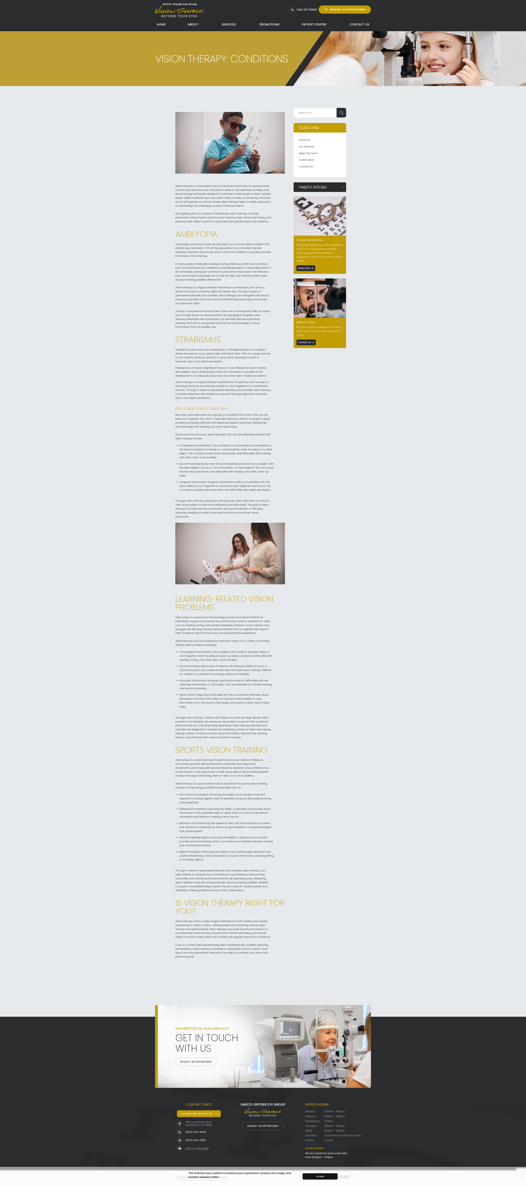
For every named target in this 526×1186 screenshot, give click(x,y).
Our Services (306, 146)
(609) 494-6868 (195, 1132)
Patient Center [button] (314, 24)
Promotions (269, 24)
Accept (320, 1176)
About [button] (193, 24)
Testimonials (306, 160)
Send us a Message (196, 1149)
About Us (304, 140)
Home (161, 24)
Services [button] (229, 24)
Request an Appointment (196, 1061)
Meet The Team (308, 153)
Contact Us (359, 24)
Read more (304, 268)
